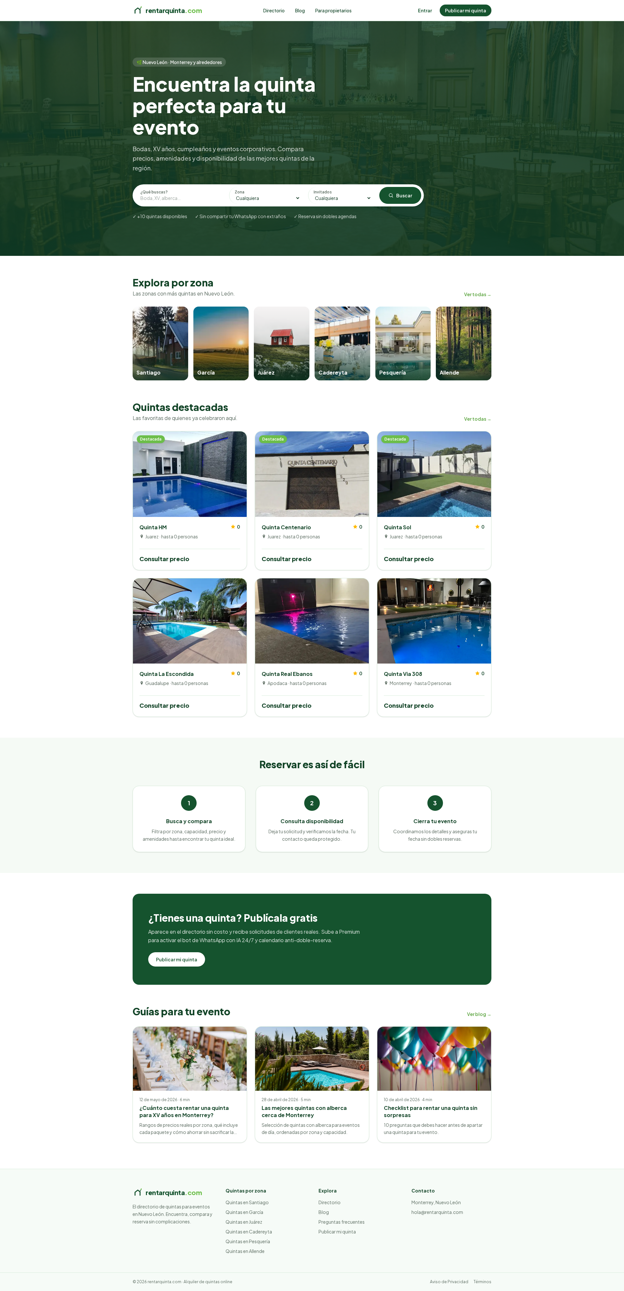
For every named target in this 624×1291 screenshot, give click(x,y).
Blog (300, 10)
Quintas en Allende (245, 1251)
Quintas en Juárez (244, 1222)
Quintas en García (244, 1212)
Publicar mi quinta (465, 10)
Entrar (425, 10)
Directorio (274, 10)
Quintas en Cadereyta (249, 1231)
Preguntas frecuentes (341, 1222)
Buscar (404, 195)
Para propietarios (333, 10)
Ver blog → (479, 1014)
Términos (482, 1281)
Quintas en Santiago (247, 1202)
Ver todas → (477, 294)
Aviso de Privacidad (449, 1281)
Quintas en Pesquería (248, 1241)
